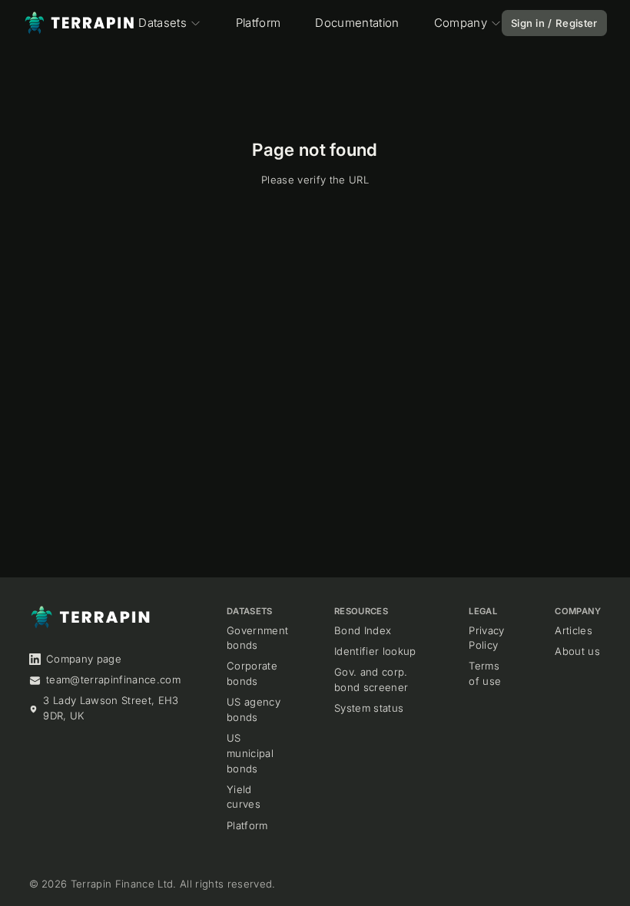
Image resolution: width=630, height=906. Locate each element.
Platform (258, 22)
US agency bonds (253, 709)
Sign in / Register (554, 23)
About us (577, 651)
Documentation (357, 22)
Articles (573, 630)
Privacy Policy (486, 638)
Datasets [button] (162, 22)
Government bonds (257, 638)
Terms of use (485, 673)
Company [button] (460, 22)
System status (368, 708)
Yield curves (243, 797)
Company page (83, 659)
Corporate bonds (252, 673)
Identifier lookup (375, 651)
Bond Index (362, 630)
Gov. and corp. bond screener (371, 679)
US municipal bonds (250, 753)
